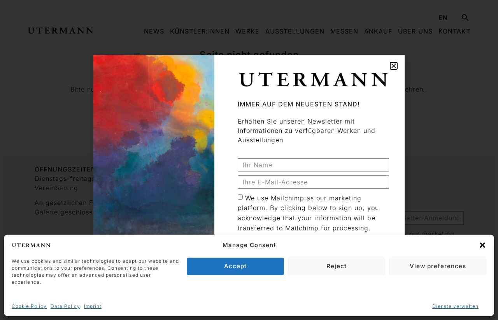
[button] (482, 245)
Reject (336, 266)
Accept (235, 266)
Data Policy (65, 306)
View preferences (438, 266)
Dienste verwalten (455, 306)
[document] (249, 160)
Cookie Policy (29, 306)
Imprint (93, 306)
